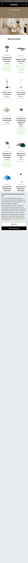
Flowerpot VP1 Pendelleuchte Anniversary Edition (21, 121)
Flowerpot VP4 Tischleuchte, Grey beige (7, 155)
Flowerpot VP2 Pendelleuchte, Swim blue (7, 188)
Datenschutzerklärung (16, 219)
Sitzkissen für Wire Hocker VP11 (21, 155)
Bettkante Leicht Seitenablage (21, 60)
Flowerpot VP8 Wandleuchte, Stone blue (7, 59)
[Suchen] (22, 5)
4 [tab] (15, 33)
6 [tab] (19, 33)
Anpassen (14, 224)
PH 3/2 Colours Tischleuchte (7, 93)
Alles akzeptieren (14, 228)
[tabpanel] (14, 21)
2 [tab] (10, 33)
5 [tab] (17, 33)
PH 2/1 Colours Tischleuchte (21, 93)
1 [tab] (8, 33)
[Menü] (2, 5)
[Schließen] (26, 1)
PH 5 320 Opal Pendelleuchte (6, 119)
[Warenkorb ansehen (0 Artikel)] (26, 5)
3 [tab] (13, 33)
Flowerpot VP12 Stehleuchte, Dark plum (21, 188)
